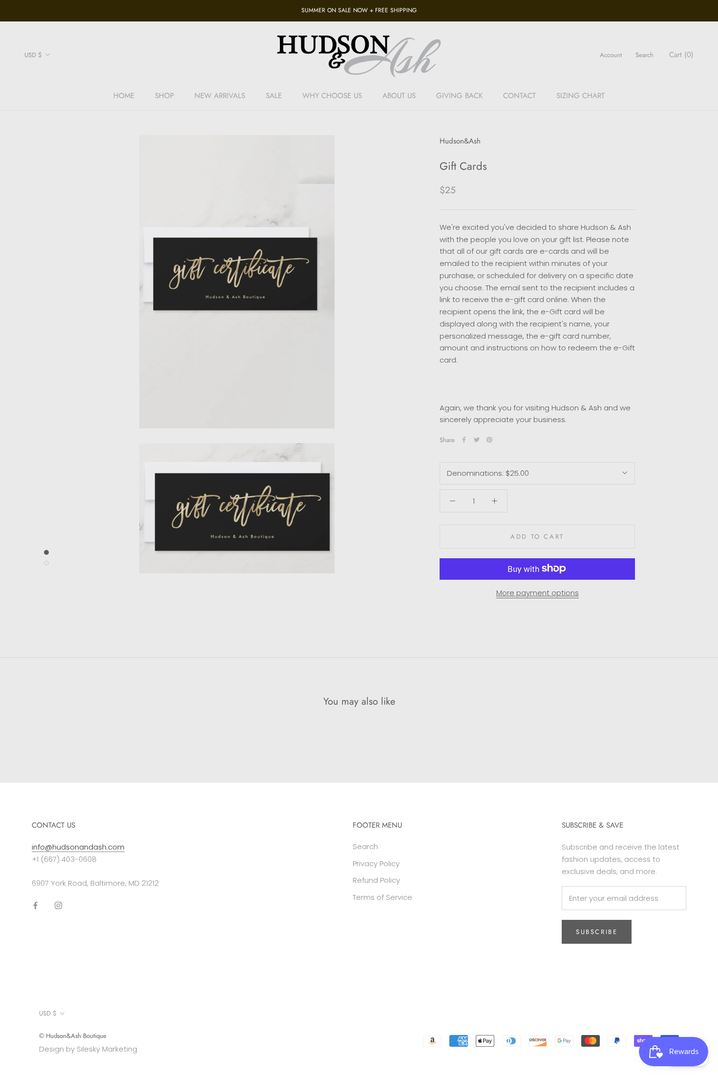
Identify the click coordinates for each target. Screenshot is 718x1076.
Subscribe (596, 931)
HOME (123, 95)
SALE (274, 95)
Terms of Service (382, 897)
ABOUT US (399, 95)
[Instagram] (58, 905)
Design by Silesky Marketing (88, 1049)
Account (611, 55)
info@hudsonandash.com (78, 847)
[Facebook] (464, 440)
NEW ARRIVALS (219, 95)
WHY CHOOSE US (332, 95)
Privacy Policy (376, 863)
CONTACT (519, 95)
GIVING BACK (459, 95)
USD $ (33, 55)
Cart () (681, 54)
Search (644, 55)
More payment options (537, 592)
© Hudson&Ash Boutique (72, 1035)
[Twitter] (477, 440)
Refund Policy (376, 880)
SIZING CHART (580, 95)
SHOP (164, 95)
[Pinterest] (489, 440)
